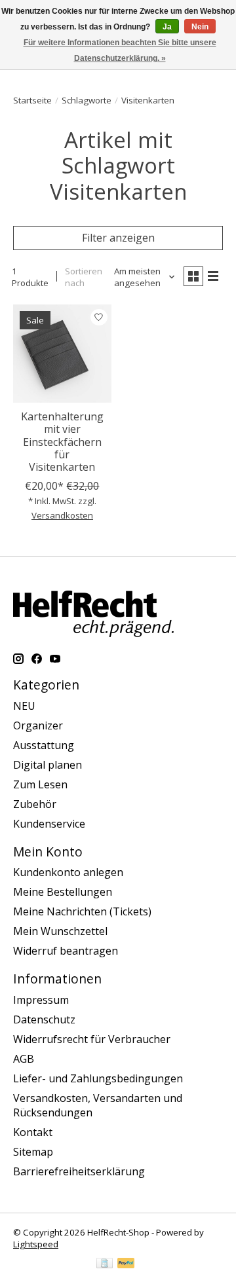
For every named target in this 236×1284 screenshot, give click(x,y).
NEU (24, 706)
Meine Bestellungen (62, 892)
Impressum (41, 1000)
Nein (199, 26)
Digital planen (47, 765)
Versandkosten (62, 515)
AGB (23, 1059)
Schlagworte (86, 100)
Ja (167, 26)
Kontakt (32, 1132)
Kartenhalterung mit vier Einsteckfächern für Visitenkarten (62, 441)
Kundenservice (49, 823)
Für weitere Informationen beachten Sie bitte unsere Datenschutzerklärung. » (120, 50)
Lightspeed (35, 1244)
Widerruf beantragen (65, 951)
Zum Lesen (40, 784)
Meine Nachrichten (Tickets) (82, 911)
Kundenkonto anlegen (68, 872)
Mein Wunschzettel (60, 931)
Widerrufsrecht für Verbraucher (91, 1039)
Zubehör (34, 804)
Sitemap (33, 1152)
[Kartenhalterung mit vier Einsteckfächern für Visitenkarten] (62, 353)
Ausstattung (43, 745)
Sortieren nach (83, 277)
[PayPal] (125, 1264)
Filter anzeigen (118, 237)
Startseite (32, 100)
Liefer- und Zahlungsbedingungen (98, 1078)
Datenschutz (44, 1019)
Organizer (38, 725)
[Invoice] (104, 1264)
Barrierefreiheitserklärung (79, 1171)
